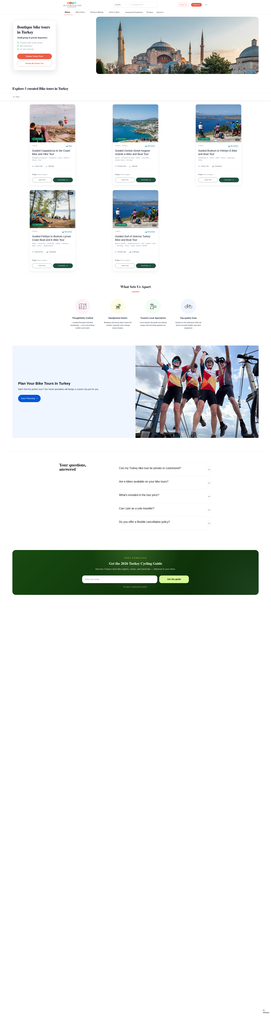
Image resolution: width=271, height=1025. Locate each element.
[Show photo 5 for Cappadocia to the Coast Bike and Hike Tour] (56, 140)
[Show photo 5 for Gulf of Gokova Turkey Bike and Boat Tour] (139, 226)
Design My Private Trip (35, 63)
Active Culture (114, 12)
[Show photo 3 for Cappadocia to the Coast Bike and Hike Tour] (53, 140)
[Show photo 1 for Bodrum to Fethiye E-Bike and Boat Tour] (215, 140)
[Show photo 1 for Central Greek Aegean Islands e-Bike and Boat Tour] (132, 140)
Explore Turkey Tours (34, 56)
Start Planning (28, 398)
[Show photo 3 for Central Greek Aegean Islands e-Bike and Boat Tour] (136, 140)
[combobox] (145, 5)
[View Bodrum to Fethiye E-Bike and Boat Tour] (218, 123)
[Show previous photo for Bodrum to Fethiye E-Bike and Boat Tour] (199, 123)
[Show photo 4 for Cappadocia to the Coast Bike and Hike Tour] (54, 140)
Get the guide (174, 579)
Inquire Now (42, 180)
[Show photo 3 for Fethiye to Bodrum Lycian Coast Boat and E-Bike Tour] (53, 226)
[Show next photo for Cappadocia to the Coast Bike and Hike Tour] (72, 123)
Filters (17, 97)
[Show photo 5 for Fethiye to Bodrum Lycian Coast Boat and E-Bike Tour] (56, 226)
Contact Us (196, 5)
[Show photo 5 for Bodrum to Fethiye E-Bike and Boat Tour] (222, 140)
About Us (160, 12)
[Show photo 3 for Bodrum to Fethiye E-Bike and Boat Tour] (219, 140)
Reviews (150, 12)
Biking (67, 12)
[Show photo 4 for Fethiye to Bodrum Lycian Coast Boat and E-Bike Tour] (54, 226)
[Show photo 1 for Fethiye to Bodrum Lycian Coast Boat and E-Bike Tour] (49, 226)
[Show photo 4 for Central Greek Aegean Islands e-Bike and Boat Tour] (137, 140)
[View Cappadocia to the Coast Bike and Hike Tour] (52, 123)
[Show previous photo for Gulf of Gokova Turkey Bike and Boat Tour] (116, 209)
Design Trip (183, 5)
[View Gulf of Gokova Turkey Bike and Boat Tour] (135, 209)
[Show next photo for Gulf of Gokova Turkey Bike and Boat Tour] (155, 209)
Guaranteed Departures (134, 12)
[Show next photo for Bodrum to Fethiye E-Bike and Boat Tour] (238, 123)
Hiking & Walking (96, 12)
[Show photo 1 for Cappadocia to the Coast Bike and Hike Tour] (49, 140)
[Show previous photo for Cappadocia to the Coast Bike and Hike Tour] (33, 123)
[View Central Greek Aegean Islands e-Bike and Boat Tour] (135, 123)
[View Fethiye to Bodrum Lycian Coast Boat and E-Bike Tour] (52, 209)
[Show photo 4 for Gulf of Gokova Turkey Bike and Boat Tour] (137, 226)
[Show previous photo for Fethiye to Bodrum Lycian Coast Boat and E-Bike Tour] (33, 209)
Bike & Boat (80, 12)
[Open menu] (206, 5)
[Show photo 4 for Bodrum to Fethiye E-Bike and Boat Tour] (220, 140)
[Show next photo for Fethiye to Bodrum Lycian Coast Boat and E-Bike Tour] (72, 209)
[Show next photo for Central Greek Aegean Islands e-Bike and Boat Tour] (155, 123)
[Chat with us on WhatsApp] (266, 1012)
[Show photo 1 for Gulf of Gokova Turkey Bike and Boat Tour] (132, 226)
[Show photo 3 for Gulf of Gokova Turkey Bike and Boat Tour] (136, 226)
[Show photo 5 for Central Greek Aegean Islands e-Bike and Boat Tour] (139, 140)
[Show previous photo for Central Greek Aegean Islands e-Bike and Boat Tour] (116, 123)
